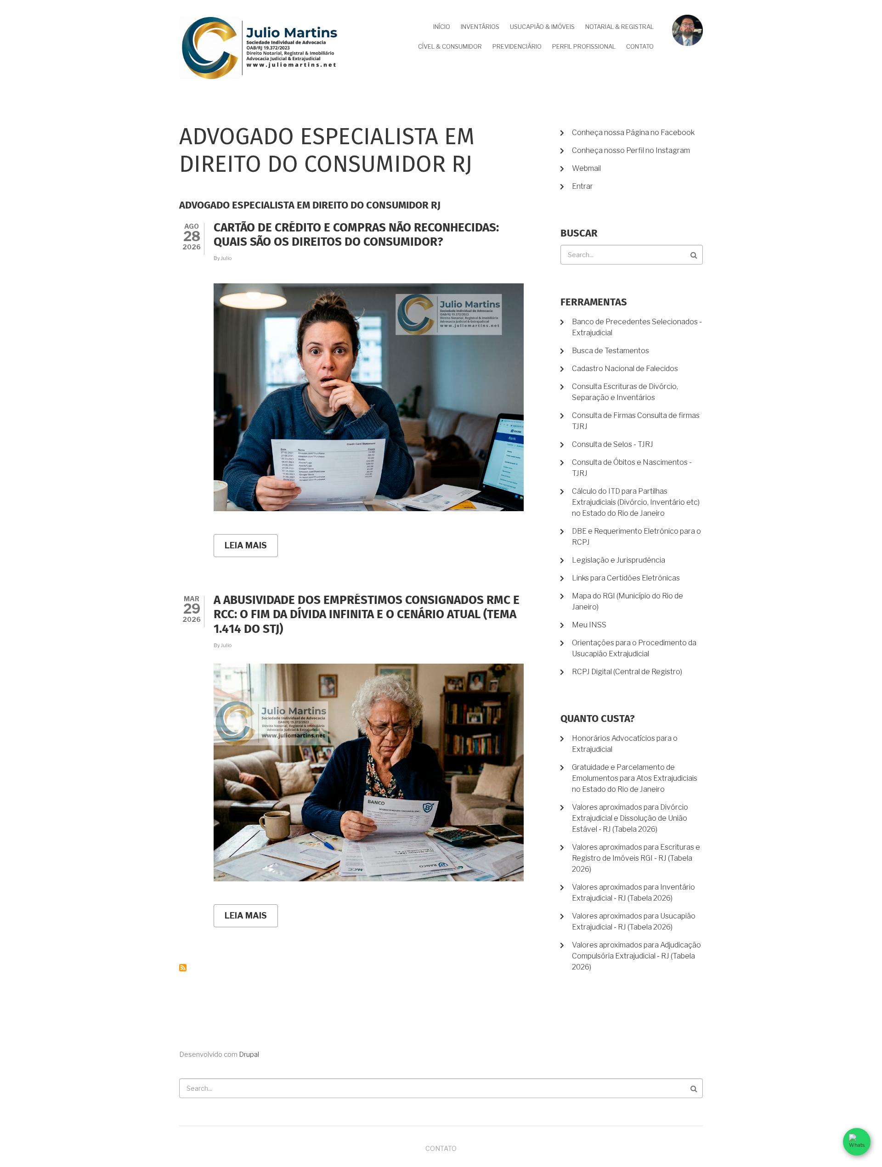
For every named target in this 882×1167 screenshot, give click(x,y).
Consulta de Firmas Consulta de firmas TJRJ (636, 421)
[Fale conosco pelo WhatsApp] (857, 1142)
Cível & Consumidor (450, 46)
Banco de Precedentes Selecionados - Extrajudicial (637, 327)
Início (441, 26)
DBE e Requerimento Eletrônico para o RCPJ (636, 537)
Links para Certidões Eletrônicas (626, 578)
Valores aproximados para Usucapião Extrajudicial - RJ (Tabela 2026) (633, 921)
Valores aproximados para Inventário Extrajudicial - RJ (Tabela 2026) (633, 892)
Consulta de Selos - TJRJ (612, 444)
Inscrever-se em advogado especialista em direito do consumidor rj (183, 967)
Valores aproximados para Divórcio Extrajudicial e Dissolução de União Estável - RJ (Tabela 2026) (630, 818)
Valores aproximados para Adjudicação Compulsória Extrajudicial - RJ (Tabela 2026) (636, 956)
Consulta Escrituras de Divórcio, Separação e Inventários (625, 392)
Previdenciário (517, 46)
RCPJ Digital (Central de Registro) (627, 671)
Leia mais (251, 549)
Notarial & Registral (619, 26)
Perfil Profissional (584, 46)
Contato (640, 46)
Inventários (480, 26)
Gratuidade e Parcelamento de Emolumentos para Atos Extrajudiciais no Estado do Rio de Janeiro (634, 778)
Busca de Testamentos (610, 350)
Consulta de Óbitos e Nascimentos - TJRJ (632, 468)
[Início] (259, 47)
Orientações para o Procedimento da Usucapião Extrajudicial (634, 648)
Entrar (582, 186)
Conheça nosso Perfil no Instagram (631, 150)
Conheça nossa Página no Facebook (633, 132)
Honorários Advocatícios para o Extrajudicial (625, 744)
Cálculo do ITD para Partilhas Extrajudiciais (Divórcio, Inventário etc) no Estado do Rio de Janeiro (636, 502)
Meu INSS (589, 624)
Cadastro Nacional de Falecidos (625, 368)
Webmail (586, 168)
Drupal (249, 1054)
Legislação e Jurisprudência (618, 560)
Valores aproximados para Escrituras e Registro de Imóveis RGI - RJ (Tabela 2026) (636, 858)
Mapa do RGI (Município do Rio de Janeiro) (627, 601)
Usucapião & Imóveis (542, 26)
